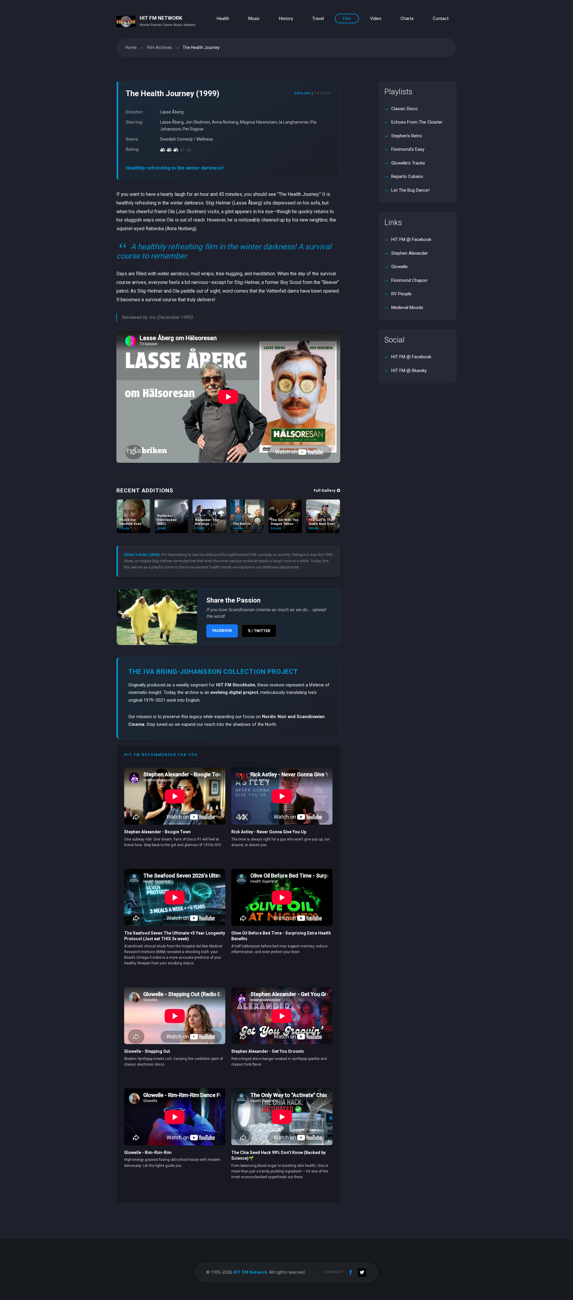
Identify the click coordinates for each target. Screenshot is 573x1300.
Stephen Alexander (409, 253)
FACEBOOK (222, 630)
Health (223, 18)
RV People (401, 293)
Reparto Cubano (406, 176)
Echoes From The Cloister (416, 122)
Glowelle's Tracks (407, 163)
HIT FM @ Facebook (411, 239)
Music (254, 18)
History (286, 18)
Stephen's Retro (406, 136)
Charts (407, 18)
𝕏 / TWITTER (259, 631)
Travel (318, 18)
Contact (441, 18)
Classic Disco (404, 108)
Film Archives (159, 47)
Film (347, 18)
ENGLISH (303, 93)
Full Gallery (324, 490)
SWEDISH (322, 93)
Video (375, 18)
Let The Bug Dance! (409, 190)
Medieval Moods (406, 307)
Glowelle (399, 266)
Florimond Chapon (408, 280)
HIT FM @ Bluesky (409, 370)
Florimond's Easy (407, 149)
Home (131, 47)
